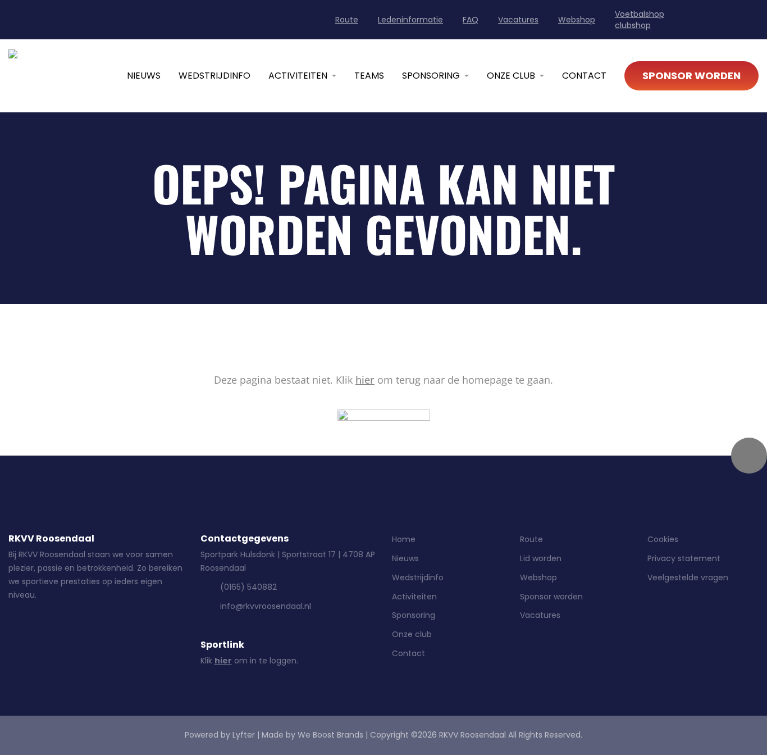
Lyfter (243, 734)
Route (346, 19)
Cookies (662, 539)
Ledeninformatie (410, 19)
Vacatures (518, 19)
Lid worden (540, 558)
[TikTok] (104, 636)
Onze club (511, 75)
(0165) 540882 (248, 587)
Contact (584, 75)
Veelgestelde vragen (687, 577)
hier (365, 379)
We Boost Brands (330, 734)
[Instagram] (725, 22)
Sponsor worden (691, 76)
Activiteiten (297, 75)
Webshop (576, 19)
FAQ (470, 19)
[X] (133, 636)
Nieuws (144, 75)
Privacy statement (683, 558)
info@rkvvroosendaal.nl (265, 606)
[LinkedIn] (698, 22)
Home (404, 539)
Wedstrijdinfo (214, 75)
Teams (369, 75)
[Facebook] (752, 22)
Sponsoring (431, 75)
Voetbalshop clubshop (639, 19)
